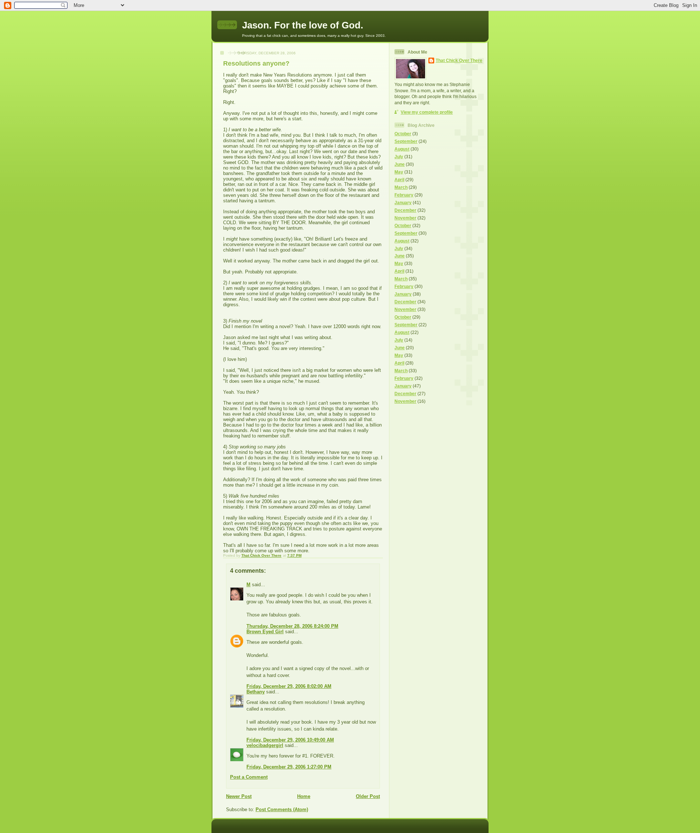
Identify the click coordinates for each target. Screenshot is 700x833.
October (402, 133)
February (403, 194)
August (401, 149)
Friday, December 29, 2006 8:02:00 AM (288, 686)
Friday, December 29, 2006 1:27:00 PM (288, 767)
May (398, 172)
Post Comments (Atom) (282, 809)
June (399, 164)
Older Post (368, 796)
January (403, 202)
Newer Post (239, 796)
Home (303, 796)
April (399, 179)
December (405, 210)
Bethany (255, 691)
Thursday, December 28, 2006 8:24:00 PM (292, 626)
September (405, 141)
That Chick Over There (459, 60)
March (401, 187)
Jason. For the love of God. (302, 25)
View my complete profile (427, 112)
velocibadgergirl (264, 745)
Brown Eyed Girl (265, 631)
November (405, 217)
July (398, 156)
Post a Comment (249, 777)
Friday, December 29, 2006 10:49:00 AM (290, 740)
